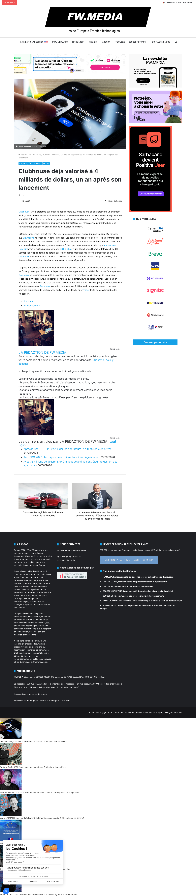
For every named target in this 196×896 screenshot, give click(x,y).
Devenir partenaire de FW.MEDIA (71, 550)
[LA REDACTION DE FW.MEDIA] (36, 345)
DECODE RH (108, 586)
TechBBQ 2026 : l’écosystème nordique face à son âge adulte (61, 457)
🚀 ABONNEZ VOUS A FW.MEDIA (177, 2)
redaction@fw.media (66, 560)
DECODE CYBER (110, 581)
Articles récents (32, 305)
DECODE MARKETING (112, 591)
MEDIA (56, 154)
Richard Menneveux (48, 687)
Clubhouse (24, 211)
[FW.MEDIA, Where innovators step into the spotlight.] (98, 21)
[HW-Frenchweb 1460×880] (155, 122)
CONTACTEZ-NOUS (161, 42)
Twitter (86, 290)
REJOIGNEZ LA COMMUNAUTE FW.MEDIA (128, 560)
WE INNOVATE (109, 605)
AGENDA (106, 42)
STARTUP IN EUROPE (112, 600)
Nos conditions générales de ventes (30, 694)
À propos (28, 301)
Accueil (23, 154)
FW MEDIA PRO (61, 42)
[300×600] (150, 211)
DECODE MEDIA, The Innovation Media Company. (142, 712)
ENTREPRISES (35, 154)
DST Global (65, 249)
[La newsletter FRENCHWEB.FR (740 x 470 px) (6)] (155, 87)
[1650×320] (70, 64)
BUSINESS (47, 154)
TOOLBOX (120, 42)
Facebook (45, 286)
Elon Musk (24, 275)
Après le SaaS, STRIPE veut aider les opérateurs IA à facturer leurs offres (67, 448)
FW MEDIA (107, 577)
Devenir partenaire (155, 342)
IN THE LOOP (78, 42)
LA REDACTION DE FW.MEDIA (42, 352)
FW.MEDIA (31, 550)
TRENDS (93, 42)
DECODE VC (108, 596)
